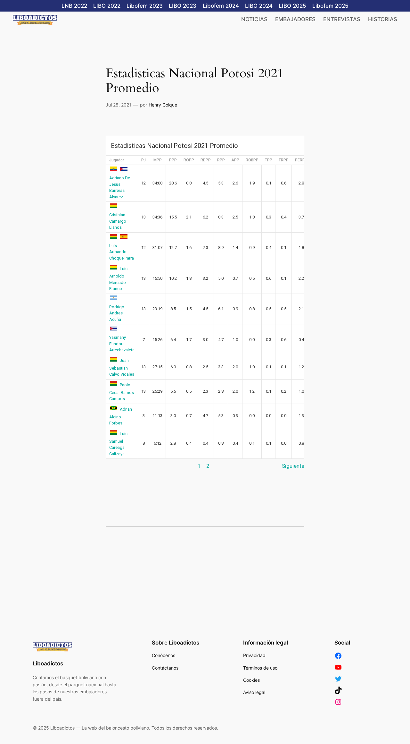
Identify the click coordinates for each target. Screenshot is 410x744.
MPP (157, 160)
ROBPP (252, 160)
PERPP (301, 160)
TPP (268, 160)
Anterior (115, 466)
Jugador (116, 160)
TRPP (284, 160)
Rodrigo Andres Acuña (116, 313)
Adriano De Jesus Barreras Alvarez (119, 187)
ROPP (189, 160)
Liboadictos (48, 663)
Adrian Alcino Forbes (120, 416)
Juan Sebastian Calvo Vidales (121, 367)
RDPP (206, 160)
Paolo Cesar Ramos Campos (121, 391)
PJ (143, 160)
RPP (221, 160)
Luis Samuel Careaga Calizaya (118, 443)
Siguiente (293, 466)
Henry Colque (163, 104)
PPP (173, 160)
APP (235, 160)
